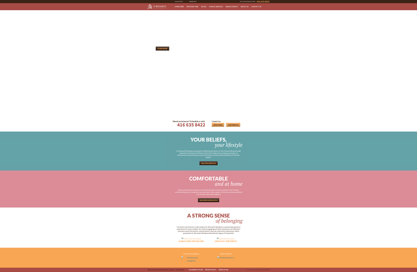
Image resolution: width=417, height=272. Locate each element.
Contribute (233, 125)
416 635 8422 (263, 2)
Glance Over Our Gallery (191, 241)
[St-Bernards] (157, 6)
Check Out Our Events (226, 241)
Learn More (162, 48)
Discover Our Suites (208, 200)
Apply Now (217, 125)
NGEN (268, 269)
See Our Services (208, 163)
